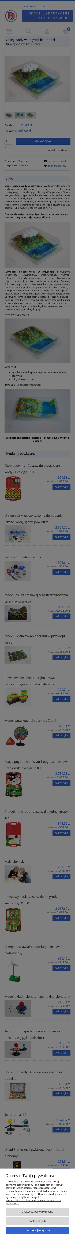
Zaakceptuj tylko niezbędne (37, 1211)
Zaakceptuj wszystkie (37, 1230)
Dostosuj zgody (37, 1220)
